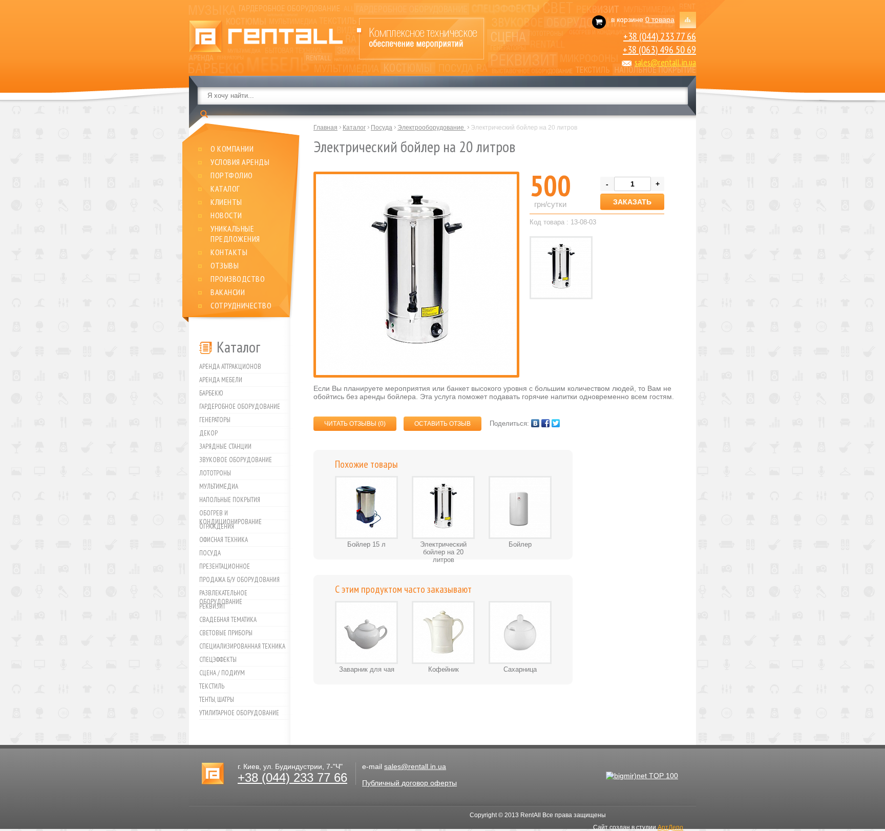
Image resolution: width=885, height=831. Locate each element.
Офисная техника (223, 539)
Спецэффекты (218, 659)
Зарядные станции (225, 446)
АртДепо (670, 827)
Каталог (225, 188)
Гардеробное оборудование (239, 406)
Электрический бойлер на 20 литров (443, 552)
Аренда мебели (220, 380)
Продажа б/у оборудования (239, 579)
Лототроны (215, 473)
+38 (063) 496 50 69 (659, 49)
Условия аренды (239, 162)
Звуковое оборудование (235, 459)
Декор (208, 433)
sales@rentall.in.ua (665, 62)
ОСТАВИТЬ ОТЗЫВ (442, 423)
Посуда (210, 553)
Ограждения (216, 526)
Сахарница (520, 669)
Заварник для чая (366, 669)
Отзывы (224, 265)
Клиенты (226, 202)
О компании (232, 148)
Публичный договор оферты (409, 783)
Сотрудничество (240, 305)
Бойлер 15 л (366, 544)
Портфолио (231, 175)
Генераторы (214, 420)
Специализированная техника (242, 646)
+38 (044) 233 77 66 (659, 36)
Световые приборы (225, 633)
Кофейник (443, 669)
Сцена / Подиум (222, 673)
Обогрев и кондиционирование (230, 514)
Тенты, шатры (216, 699)
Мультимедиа (218, 486)
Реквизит (212, 606)
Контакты (228, 252)
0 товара (660, 19)
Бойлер (520, 544)
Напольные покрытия (229, 499)
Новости (226, 215)
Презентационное (224, 566)
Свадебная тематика (228, 619)
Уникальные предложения (235, 233)
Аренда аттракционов (230, 366)
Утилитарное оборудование (239, 713)
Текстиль (211, 686)
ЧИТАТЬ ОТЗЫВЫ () (355, 423)
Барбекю (211, 393)
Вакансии (227, 292)
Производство (237, 279)
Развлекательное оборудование (223, 594)
